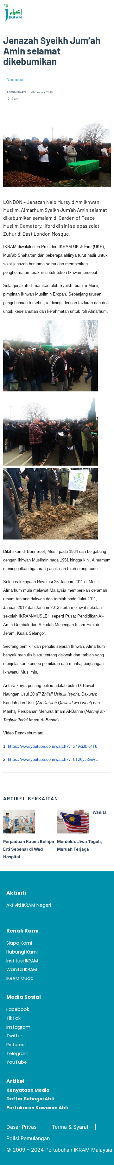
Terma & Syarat (70, 1127)
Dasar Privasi (22, 1127)
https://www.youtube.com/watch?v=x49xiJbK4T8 (52, 746)
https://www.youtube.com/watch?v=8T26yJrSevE (53, 759)
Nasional (15, 79)
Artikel (15, 1081)
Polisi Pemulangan (28, 1138)
